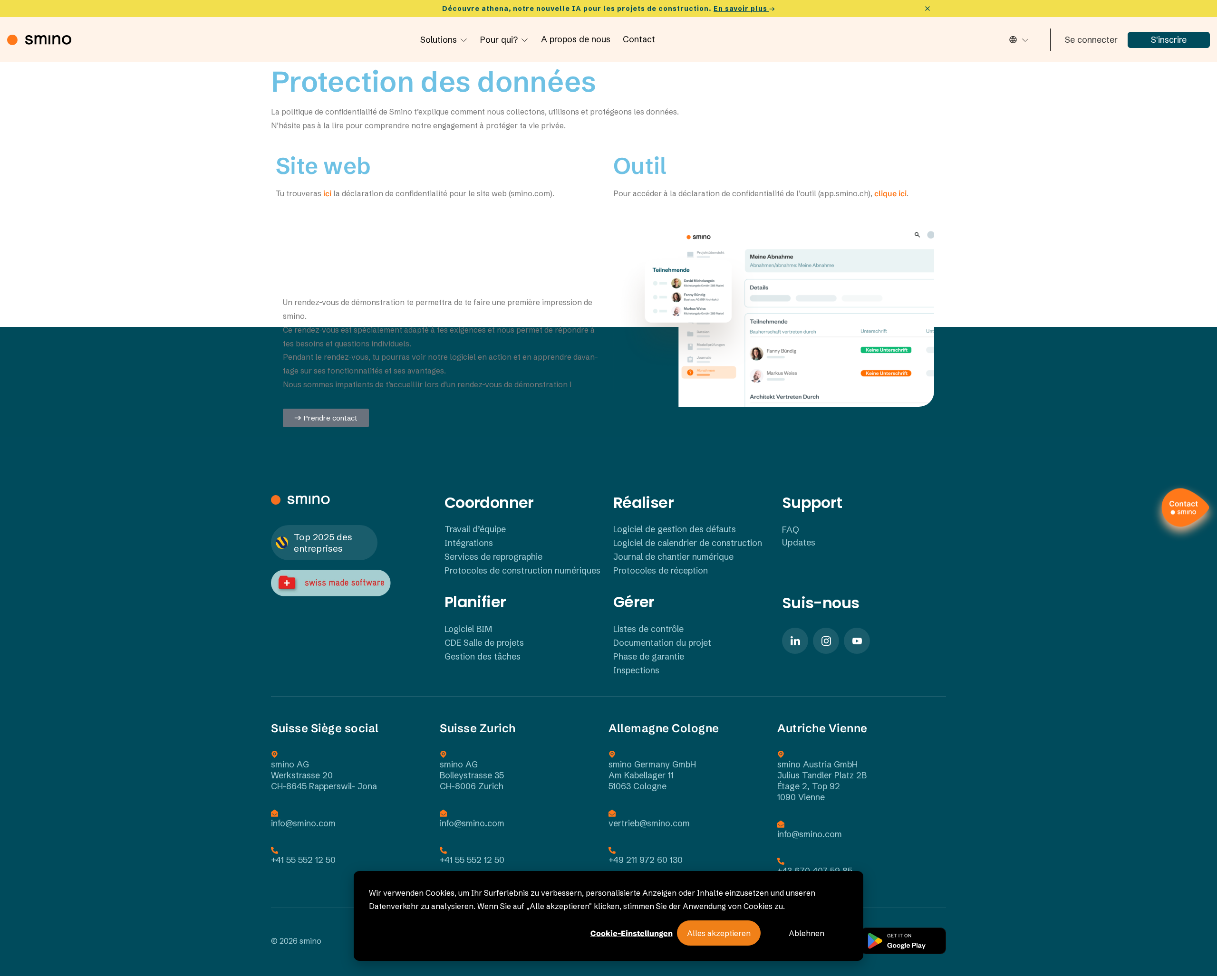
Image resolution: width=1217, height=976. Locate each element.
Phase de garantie (648, 656)
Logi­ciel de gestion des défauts (674, 529)
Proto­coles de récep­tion (660, 570)
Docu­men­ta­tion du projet (662, 642)
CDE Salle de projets (484, 642)
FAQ (790, 529)
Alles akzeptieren (719, 933)
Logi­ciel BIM (468, 628)
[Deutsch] (1018, 39)
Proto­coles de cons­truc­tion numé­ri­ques (522, 570)
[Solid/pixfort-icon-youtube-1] (857, 641)
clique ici (889, 193)
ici (326, 193)
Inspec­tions (636, 670)
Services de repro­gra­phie (493, 556)
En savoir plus (741, 8)
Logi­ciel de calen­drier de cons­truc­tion (687, 542)
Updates (798, 542)
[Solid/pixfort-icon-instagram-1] (826, 641)
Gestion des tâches (482, 656)
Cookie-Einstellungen (631, 933)
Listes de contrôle (648, 628)
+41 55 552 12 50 (303, 859)
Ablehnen (806, 933)
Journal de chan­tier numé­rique (673, 556)
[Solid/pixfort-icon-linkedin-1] (795, 641)
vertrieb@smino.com (649, 823)
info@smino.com (303, 823)
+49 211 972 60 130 (645, 859)
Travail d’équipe (475, 529)
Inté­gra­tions (468, 542)
